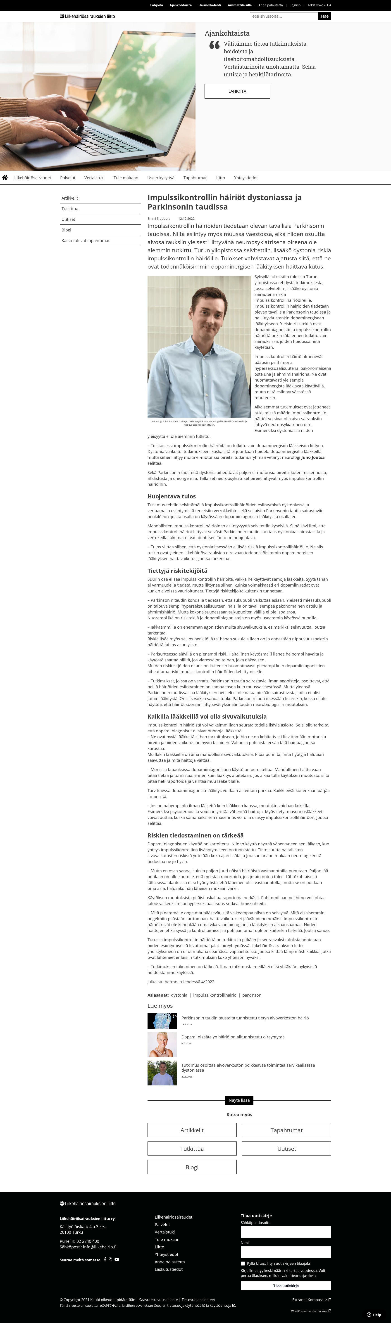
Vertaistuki (94, 177)
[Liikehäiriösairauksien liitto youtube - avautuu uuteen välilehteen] (116, 1259)
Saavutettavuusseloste (158, 1299)
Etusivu (4, 177)
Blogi (66, 230)
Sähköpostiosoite (255, 1222)
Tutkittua (70, 208)
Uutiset (68, 219)
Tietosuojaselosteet (198, 1299)
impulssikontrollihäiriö (214, 995)
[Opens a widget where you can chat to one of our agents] (374, 1315)
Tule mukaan (126, 177)
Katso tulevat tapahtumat (86, 240)
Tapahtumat (195, 177)
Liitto (220, 177)
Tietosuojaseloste (303, 1275)
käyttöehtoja (220, 1305)
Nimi (245, 1242)
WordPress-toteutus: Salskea (309, 1311)
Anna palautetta (270, 5)
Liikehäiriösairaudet (32, 177)
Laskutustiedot (169, 1269)
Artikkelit (70, 198)
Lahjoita (237, 91)
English (295, 5)
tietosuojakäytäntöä (184, 1305)
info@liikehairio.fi (100, 1247)
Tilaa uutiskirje (286, 1285)
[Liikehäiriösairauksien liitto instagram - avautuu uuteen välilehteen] (110, 1259)
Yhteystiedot (246, 177)
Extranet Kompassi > (309, 1299)
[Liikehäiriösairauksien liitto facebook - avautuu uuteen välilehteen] (105, 1259)
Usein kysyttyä (160, 177)
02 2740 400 (87, 1241)
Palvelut (67, 177)
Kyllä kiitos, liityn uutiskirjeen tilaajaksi (279, 1263)
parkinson (251, 995)
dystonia (179, 995)
